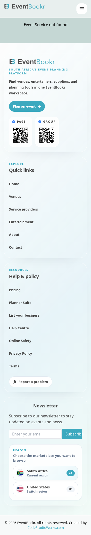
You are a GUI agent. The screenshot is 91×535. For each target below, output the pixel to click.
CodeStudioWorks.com (45, 527)
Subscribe (74, 434)
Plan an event (24, 106)
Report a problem (33, 381)
